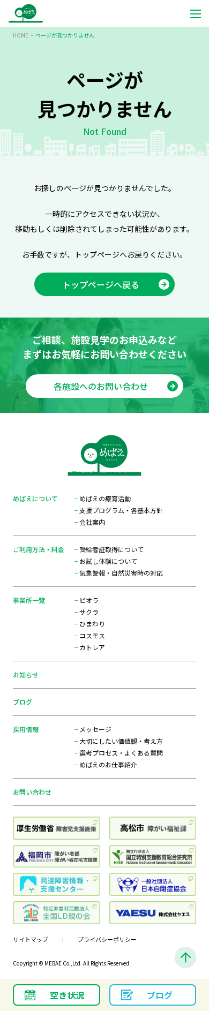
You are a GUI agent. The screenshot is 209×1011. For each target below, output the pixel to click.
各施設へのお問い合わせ (101, 386)
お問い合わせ (32, 791)
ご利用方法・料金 (38, 549)
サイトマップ (30, 939)
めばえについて (35, 498)
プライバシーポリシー (107, 939)
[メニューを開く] (195, 13)
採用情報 (26, 729)
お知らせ (26, 674)
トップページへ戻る (100, 284)
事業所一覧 (29, 600)
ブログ (22, 701)
